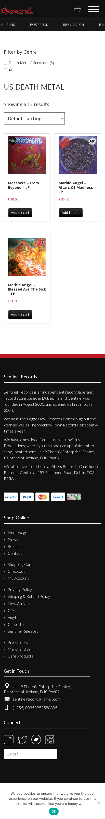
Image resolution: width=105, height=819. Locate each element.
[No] (98, 802)
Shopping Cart (20, 564)
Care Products (20, 655)
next (103, 24)
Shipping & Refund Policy (29, 596)
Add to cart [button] (20, 212)
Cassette (16, 624)
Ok (53, 811)
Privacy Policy (20, 589)
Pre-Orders (18, 642)
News (13, 539)
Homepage (17, 532)
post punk (39, 24)
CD (11, 610)
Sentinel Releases (23, 631)
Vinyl (12, 617)
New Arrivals (19, 603)
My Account (18, 578)
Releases (15, 546)
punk (10, 24)
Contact (15, 553)
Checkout (16, 571)
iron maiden (73, 24)
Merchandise (19, 649)
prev (1, 24)
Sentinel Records (17, 9)
